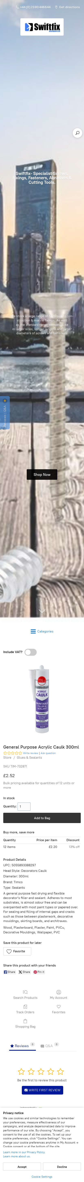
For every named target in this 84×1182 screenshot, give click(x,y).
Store (7, 757)
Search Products (25, 998)
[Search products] (77, 132)
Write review (30, 753)
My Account (58, 998)
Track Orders (25, 1012)
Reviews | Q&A (5, 415)
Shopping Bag (25, 1026)
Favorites (58, 1012)
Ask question (48, 753)
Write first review (44, 1090)
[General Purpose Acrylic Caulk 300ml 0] (42, 699)
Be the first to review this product (42, 1080)
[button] (17, 951)
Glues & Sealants (29, 757)
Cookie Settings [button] (42, 1177)
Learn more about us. (17, 1156)
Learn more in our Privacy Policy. (24, 1152)
